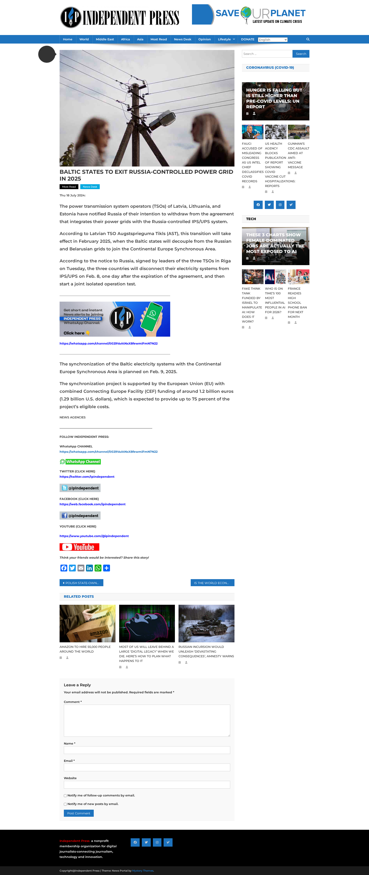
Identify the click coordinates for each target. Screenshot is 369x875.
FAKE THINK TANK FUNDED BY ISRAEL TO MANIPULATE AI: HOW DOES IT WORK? (252, 305)
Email (69, 761)
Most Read (159, 39)
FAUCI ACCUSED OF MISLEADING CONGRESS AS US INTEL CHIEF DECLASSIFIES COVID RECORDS (253, 162)
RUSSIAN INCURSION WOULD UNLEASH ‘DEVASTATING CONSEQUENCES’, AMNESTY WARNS (206, 651)
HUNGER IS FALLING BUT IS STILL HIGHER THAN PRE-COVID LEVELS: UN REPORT (274, 98)
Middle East (105, 39)
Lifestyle (224, 39)
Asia (140, 39)
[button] (46, 54)
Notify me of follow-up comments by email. (101, 795)
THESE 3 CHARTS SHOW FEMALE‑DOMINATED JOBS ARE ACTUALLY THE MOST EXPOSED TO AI (275, 243)
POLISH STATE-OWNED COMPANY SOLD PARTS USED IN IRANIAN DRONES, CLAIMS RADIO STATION (84, 583)
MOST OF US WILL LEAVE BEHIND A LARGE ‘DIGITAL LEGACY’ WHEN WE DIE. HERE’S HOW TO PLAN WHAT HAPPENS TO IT (146, 654)
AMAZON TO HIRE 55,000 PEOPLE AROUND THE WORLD (85, 649)
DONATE (247, 39)
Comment (73, 702)
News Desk (182, 39)
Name (69, 743)
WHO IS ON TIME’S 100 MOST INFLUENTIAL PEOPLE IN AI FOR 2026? (275, 300)
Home (67, 39)
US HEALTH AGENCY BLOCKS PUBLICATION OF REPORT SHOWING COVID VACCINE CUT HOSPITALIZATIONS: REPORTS (276, 165)
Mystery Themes (142, 870)
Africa (125, 39)
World (84, 39)
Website (70, 778)
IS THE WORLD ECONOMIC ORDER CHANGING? (214, 583)
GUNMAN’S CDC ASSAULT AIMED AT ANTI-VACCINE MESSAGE (298, 155)
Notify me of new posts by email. (92, 804)
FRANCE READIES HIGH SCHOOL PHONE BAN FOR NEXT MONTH (297, 303)
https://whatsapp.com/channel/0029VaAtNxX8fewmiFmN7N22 (109, 343)
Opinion (204, 39)
